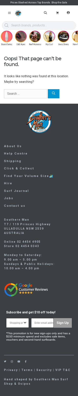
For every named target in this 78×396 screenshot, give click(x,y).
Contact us (14, 206)
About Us (13, 146)
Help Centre (16, 153)
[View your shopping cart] (57, 13)
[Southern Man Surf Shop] (18, 13)
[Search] (53, 93)
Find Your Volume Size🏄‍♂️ (29, 176)
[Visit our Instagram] (12, 361)
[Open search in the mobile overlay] (46, 12)
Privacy (11, 370)
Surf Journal (16, 191)
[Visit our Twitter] (5, 361)
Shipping (12, 161)
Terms (27, 370)
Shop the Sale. (59, 2)
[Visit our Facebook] (25, 361)
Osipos (24, 383)
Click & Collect (19, 168)
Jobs (8, 198)
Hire (8, 183)
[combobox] (16, 322)
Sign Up (63, 323)
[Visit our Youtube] (19, 361)
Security (44, 370)
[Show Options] (25, 322)
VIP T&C (63, 370)
